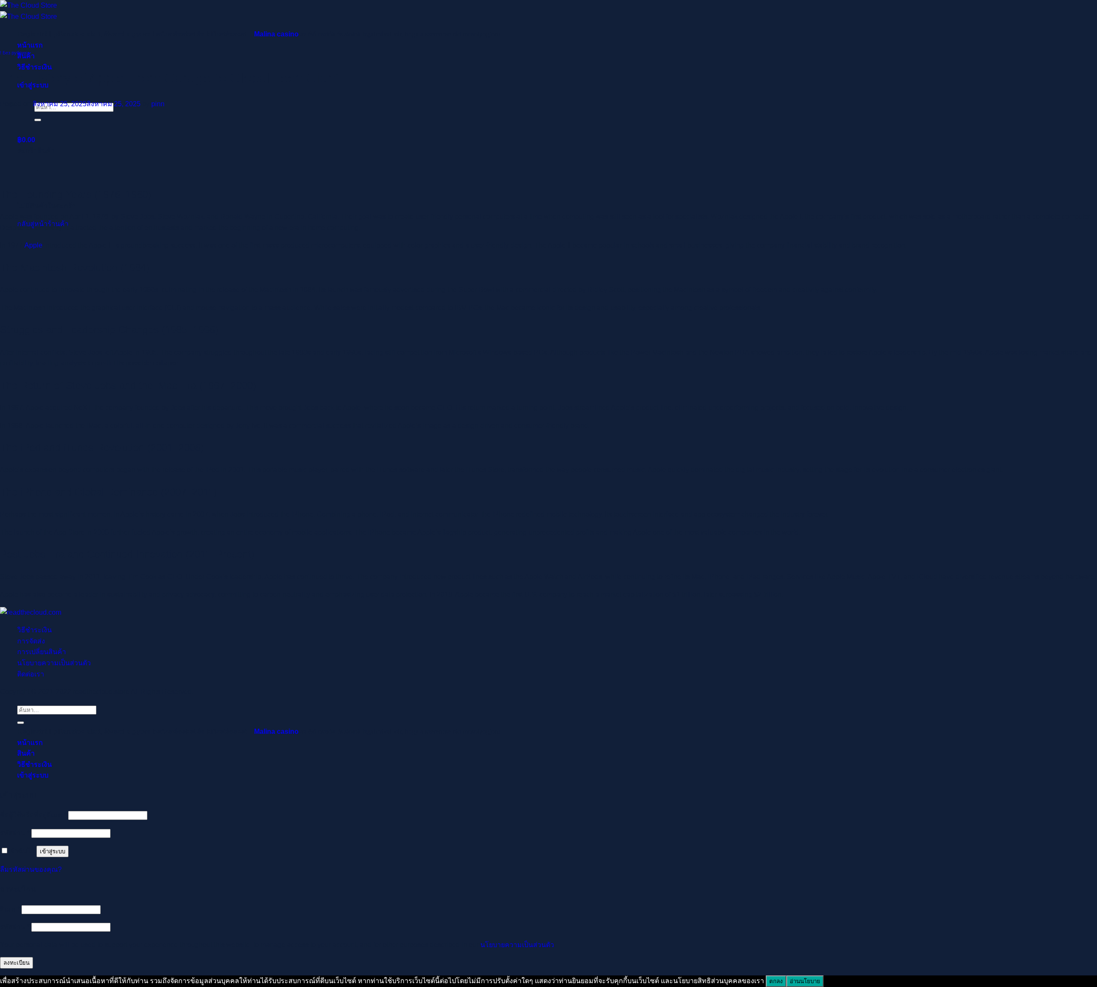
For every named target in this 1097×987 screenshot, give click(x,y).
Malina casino (276, 34)
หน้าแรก (30, 45)
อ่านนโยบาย (805, 981)
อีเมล (10, 909)
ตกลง (776, 981)
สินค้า (26, 753)
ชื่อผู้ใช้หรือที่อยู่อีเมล (33, 815)
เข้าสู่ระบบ (52, 851)
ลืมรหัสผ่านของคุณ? (31, 869)
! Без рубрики (14, 52)
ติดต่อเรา (30, 674)
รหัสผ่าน (15, 833)
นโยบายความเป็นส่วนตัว (54, 663)
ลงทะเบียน (16, 963)
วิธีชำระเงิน (34, 630)
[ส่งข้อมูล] (37, 120)
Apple (33, 245)
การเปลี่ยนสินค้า (41, 651)
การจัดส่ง (31, 641)
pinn (158, 104)
